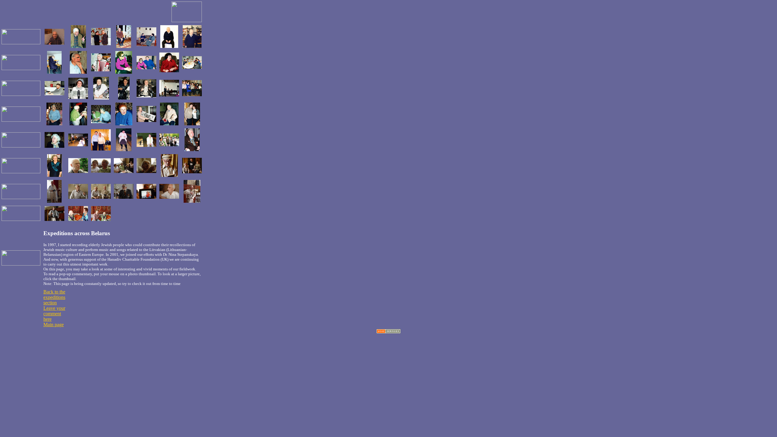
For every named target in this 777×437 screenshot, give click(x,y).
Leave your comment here (54, 314)
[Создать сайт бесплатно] (388, 331)
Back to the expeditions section (54, 297)
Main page (53, 324)
